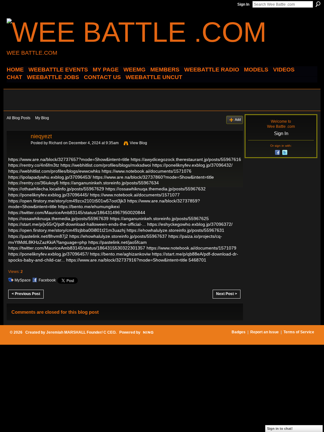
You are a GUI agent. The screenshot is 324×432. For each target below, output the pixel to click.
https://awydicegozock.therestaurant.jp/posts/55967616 (186, 159)
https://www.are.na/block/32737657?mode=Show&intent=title (68, 159)
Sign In (243, 4)
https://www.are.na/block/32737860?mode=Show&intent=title (153, 177)
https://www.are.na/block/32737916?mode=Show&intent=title (126, 259)
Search (318, 4)
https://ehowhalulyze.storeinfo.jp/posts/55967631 (175, 230)
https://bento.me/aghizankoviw (120, 253)
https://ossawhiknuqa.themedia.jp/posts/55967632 (155, 188)
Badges (239, 332)
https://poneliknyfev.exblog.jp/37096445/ (48, 194)
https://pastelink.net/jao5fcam (117, 242)
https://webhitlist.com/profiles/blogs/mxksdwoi (105, 165)
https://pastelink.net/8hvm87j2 (38, 236)
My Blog (42, 118)
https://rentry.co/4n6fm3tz (33, 165)
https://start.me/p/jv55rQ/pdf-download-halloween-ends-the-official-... (77, 224)
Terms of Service (299, 332)
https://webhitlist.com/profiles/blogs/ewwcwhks (54, 171)
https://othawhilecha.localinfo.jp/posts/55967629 (56, 188)
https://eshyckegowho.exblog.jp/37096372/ (190, 224)
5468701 (197, 259)
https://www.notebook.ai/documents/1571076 (146, 171)
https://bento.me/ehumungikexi (89, 206)
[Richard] (17, 150)
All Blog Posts (18, 118)
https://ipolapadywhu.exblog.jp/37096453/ (49, 177)
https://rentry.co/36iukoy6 (33, 182)
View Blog (138, 143)
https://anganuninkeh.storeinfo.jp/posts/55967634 (109, 182)
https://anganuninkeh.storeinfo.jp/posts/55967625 (159, 218)
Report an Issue (264, 332)
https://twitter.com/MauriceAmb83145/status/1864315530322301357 (76, 247)
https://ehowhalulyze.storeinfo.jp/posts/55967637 (118, 236)
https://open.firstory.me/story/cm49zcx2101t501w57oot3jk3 (67, 200)
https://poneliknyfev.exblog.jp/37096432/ (192, 165)
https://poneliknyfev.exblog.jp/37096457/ (48, 253)
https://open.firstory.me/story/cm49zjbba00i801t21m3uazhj (66, 230)
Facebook (47, 280)
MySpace (23, 280)
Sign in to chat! (280, 428)
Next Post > (226, 294)
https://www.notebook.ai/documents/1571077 (135, 194)
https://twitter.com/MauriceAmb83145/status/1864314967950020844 (76, 212)
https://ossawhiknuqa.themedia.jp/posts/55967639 (58, 218)
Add (238, 119)
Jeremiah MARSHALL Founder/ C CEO (80, 332)
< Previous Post (26, 294)
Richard (55, 143)
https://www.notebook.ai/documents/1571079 (191, 247)
